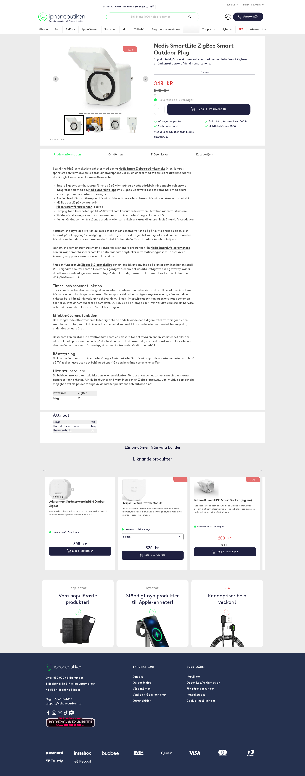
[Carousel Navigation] (41, 469)
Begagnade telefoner (166, 29)
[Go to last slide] (56, 79)
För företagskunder (200, 689)
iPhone (43, 29)
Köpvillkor (193, 676)
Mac (125, 29)
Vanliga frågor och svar (149, 695)
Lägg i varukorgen (211, 109)
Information (258, 29)
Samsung (110, 29)
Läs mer (204, 72)
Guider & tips (142, 682)
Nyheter (227, 29)
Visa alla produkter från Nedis (174, 132)
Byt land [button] (231, 5)
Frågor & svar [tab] (160, 154)
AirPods (70, 29)
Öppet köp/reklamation (203, 682)
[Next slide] (145, 79)
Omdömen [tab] (115, 154)
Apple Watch (89, 29)
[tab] (81, 113)
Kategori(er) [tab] (204, 154)
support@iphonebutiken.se (63, 703)
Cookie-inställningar (201, 701)
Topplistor (209, 29)
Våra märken (142, 689)
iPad (56, 29)
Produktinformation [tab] (67, 154)
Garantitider (142, 701)
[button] (74, 125)
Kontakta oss (196, 695)
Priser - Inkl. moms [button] (252, 5)
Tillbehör (140, 29)
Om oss (138, 676)
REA (241, 29)
